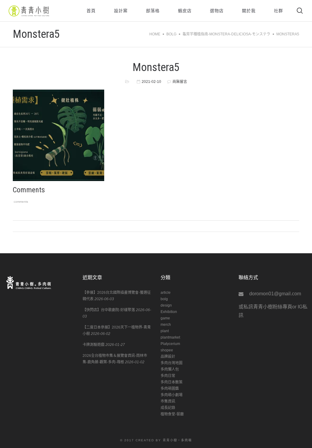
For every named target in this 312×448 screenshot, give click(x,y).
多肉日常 (168, 376)
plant (165, 331)
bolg (164, 299)
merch (166, 324)
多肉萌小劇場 (172, 395)
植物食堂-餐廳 (172, 414)
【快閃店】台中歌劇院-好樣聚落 (109, 310)
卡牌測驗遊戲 (94, 345)
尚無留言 (179, 82)
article (166, 292)
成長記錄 (168, 408)
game (165, 318)
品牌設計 (168, 356)
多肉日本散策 (172, 382)
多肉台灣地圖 (172, 363)
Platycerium (170, 344)
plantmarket (170, 337)
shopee (167, 350)
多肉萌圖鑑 (170, 388)
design (166, 305)
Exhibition (169, 312)
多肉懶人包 (170, 369)
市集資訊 (168, 401)
